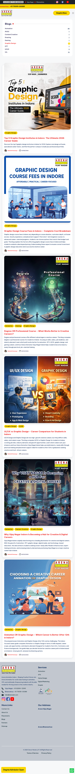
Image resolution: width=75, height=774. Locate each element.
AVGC (7, 31)
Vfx (6, 52)
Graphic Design (10, 133)
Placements (6, 716)
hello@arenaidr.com (11, 695)
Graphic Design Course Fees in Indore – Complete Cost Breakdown (37, 231)
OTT (6, 46)
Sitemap (4, 726)
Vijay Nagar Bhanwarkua (35, 2)
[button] (13, 769)
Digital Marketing (43, 681)
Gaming (18, 326)
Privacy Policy (46, 753)
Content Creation (22, 529)
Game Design (42, 678)
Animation (9, 326)
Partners (4, 723)
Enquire (40, 685)
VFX (39, 675)
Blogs (3, 719)
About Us (5, 712)
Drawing (8, 37)
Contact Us (5, 709)
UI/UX (21, 426)
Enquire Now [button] (61, 13)
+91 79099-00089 (20, 692)
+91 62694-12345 (20, 688)
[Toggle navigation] (73, 13)
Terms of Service (32, 753)
